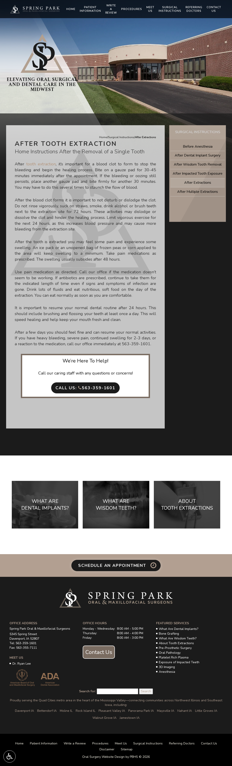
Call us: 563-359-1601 (85, 388)
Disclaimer (106, 749)
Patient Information (43, 743)
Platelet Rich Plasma (173, 657)
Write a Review (75, 743)
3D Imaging (167, 667)
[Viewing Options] (9, 756)
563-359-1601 (136, 344)
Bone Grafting (169, 633)
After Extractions (197, 182)
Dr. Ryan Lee (21, 663)
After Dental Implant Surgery (197, 155)
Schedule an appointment (112, 565)
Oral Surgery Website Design (103, 757)
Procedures (131, 9)
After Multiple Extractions (197, 191)
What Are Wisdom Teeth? (177, 638)
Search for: (87, 691)
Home (70, 9)
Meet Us (121, 743)
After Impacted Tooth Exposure (197, 173)
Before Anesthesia (198, 146)
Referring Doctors (182, 743)
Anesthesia (167, 672)
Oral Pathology (170, 653)
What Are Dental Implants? (178, 629)
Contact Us (98, 652)
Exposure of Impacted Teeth (179, 662)
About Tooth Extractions (176, 643)
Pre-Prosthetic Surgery (175, 648)
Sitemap (127, 749)
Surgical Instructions (121, 137)
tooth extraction (41, 164)
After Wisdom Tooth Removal (198, 164)
